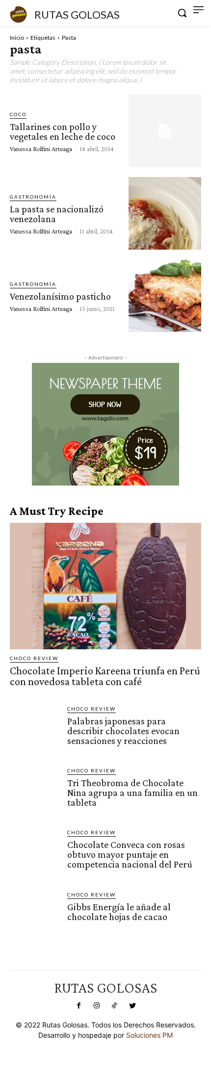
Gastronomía (33, 197)
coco (18, 114)
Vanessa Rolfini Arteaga (41, 149)
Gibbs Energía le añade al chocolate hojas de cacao (119, 911)
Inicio (17, 37)
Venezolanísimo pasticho (60, 296)
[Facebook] (78, 1006)
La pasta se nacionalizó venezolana (57, 214)
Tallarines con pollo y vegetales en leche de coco (62, 131)
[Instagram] (97, 1006)
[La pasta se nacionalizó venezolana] (165, 213)
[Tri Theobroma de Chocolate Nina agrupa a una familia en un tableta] (34, 791)
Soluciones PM (149, 1035)
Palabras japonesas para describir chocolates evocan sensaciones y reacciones (123, 731)
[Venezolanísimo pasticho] (165, 295)
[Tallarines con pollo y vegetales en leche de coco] (165, 131)
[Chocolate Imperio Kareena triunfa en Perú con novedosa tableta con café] (105, 586)
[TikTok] (114, 1006)
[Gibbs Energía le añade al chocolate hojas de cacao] (34, 915)
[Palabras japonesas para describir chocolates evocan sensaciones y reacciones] (34, 729)
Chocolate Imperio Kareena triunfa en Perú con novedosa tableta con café (105, 676)
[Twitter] (132, 1006)
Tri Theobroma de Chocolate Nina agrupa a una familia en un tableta (132, 792)
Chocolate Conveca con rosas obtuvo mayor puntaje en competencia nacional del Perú (129, 854)
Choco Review (34, 658)
